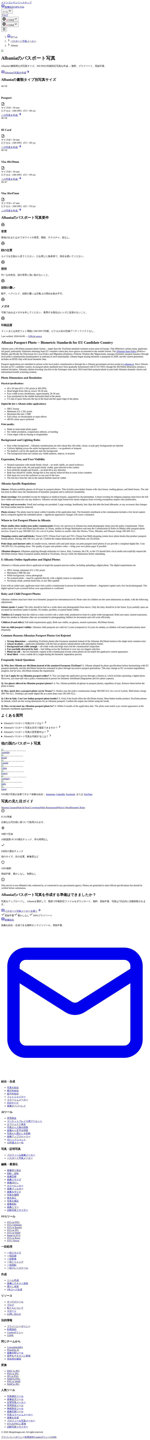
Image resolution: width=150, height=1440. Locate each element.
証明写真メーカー (16, 1402)
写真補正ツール (15, 1396)
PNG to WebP (13, 1381)
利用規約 (11, 1329)
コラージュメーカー (17, 1100)
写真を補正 (13, 1201)
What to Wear (63, 807)
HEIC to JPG (13, 1371)
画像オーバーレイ (16, 1106)
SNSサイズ (12, 1103)
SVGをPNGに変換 (16, 1424)
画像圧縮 (11, 1176)
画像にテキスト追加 (17, 1283)
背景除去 (11, 1118)
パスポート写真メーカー (23, 41)
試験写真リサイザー (17, 1210)
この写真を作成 (9, 115)
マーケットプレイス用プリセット (24, 1121)
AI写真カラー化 (15, 1142)
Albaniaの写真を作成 (15, 72)
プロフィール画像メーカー (21, 1155)
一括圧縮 (11, 1256)
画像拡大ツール (15, 1399)
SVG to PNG (13, 1222)
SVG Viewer (13, 1240)
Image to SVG (14, 1235)
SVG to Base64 (14, 1227)
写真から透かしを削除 (18, 1133)
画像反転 (11, 1204)
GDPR (10, 1335)
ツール (5, 12)
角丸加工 (11, 1198)
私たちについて (15, 1308)
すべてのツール (15, 1302)
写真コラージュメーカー (20, 1414)
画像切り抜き (14, 1170)
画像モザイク (14, 1192)
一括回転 (11, 1265)
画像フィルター (15, 1188)
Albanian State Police (126, 351)
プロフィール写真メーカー (21, 1420)
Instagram (50, 794)
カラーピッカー (15, 1185)
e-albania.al (128, 364)
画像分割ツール (15, 1352)
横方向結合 (13, 1090)
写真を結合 (13, 1087)
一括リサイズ (14, 1252)
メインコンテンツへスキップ (16, 2)
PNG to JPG (13, 1373)
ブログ (4, 15)
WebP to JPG (13, 1384)
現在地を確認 (14, 1359)
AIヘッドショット (16, 1139)
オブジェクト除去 (16, 1124)
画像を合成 (13, 1417)
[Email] (75, 1075)
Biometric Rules (77, 807)
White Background (48, 807)
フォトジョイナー (16, 1096)
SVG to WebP (13, 1232)
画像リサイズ (14, 1179)
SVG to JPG (13, 1230)
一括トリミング (15, 1262)
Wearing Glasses (9, 807)
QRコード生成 (14, 1289)
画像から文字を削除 (17, 1130)
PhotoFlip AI (13, 1350)
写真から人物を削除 (17, 1127)
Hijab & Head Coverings (28, 807)
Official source (35, 336)
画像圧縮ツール (15, 1411)
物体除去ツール (15, 1408)
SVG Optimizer (14, 1225)
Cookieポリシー (15, 1332)
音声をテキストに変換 (18, 1356)
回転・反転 (13, 1173)
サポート (11, 1311)
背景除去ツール (15, 1405)
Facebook (70, 794)
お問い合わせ (14, 1314)
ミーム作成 (13, 1280)
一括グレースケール (17, 1268)
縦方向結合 (13, 1093)
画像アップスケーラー (18, 1136)
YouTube (88, 794)
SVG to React (13, 1238)
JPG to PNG (13, 1376)
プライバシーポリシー (18, 1326)
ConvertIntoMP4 (15, 1347)
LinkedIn (60, 794)
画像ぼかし (13, 1182)
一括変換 (11, 1259)
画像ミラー (13, 1207)
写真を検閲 (13, 1195)
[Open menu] (4, 29)
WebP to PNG (13, 1379)
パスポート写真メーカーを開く (21, 911)
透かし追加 (13, 1286)
